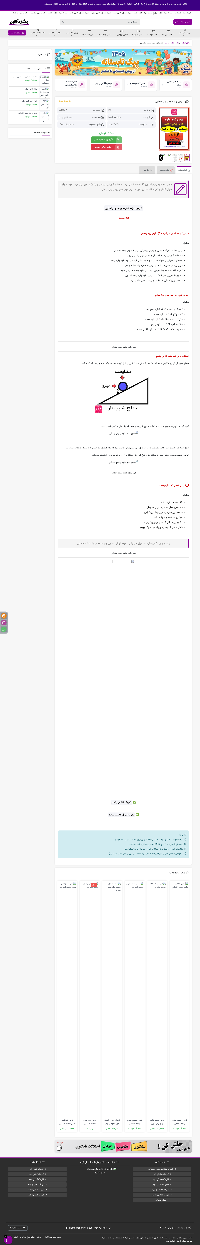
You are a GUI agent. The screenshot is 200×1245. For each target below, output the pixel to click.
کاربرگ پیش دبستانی (183, 13)
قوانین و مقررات (34, 1237)
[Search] (63, 22)
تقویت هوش (55, 32)
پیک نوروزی (160, 1200)
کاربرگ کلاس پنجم (36, 1189)
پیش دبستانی (184, 32)
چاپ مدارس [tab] (164, 170)
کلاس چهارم (122, 34)
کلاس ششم (90, 34)
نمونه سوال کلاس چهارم (101, 13)
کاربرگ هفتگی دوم (161, 1179)
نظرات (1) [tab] (145, 170)
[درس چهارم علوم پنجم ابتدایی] (179, 999)
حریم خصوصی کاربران (52, 1237)
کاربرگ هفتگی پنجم (160, 1195)
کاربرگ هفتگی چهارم (161, 1189)
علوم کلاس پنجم (172, 43)
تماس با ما (13, 1237)
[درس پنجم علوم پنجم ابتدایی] (157, 999)
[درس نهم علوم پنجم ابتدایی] (174, 129)
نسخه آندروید (16, 1228)
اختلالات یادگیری (37, 32)
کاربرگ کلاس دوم (36, 1174)
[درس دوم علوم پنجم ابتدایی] (89, 999)
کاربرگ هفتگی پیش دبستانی (160, 1169)
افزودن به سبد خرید (103, 139)
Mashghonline (114, 117)
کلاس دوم (154, 34)
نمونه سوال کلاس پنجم (79, 13)
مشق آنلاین (185, 43)
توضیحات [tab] (182, 170)
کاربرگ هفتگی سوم (160, 1184)
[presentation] (161, 157)
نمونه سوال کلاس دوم (143, 13)
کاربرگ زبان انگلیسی (38, 13)
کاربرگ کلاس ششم (36, 1195)
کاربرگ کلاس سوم (36, 1179)
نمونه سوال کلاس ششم (57, 13)
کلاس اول (169, 34)
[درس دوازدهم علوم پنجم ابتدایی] (67, 999)
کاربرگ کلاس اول (36, 1169)
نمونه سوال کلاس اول (163, 13)
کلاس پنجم (106, 34)
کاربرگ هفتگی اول (161, 1174)
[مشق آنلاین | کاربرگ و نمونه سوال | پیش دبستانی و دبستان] (19, 22)
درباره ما (23, 1237)
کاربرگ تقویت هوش (20, 13)
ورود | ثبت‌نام (181, 21)
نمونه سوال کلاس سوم (122, 13)
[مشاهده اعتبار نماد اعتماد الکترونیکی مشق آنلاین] (100, 1190)
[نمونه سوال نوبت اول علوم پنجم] (112, 999)
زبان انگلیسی (72, 32)
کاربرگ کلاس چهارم (36, 1184)
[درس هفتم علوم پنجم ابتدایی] (134, 999)
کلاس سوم (138, 34)
